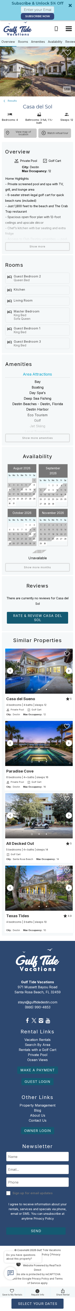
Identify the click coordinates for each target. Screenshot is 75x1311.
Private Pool (37, 1055)
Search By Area (37, 1045)
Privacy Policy (44, 1218)
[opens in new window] (27, 1021)
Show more (37, 246)
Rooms (23, 41)
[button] (37, 10)
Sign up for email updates (32, 1193)
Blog (37, 1110)
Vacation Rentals (37, 1040)
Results (12, 100)
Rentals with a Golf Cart (37, 1050)
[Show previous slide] (10, 671)
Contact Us (37, 1120)
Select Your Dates (37, 1304)
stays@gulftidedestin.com (37, 1002)
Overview (8, 41)
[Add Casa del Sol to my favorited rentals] (68, 53)
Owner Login (37, 1131)
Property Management (37, 1105)
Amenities (38, 41)
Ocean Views (37, 1060)
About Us (37, 1115)
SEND (36, 1231)
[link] (39, 683)
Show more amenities (37, 438)
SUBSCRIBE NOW (37, 16)
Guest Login (37, 1081)
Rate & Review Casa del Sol (37, 618)
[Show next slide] (69, 671)
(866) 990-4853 (37, 1007)
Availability (55, 41)
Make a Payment (37, 1070)
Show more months (37, 567)
